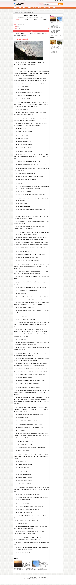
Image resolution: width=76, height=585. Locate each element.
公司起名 (39, 7)
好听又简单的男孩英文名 (18, 568)
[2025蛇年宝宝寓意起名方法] (59, 43)
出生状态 (15, 22)
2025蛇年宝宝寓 (59, 44)
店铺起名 (44, 7)
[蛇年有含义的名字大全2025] (53, 43)
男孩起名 (24, 7)
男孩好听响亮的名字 (41, 568)
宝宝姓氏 (15, 24)
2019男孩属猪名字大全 (29, 568)
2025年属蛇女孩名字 (54, 51)
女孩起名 (29, 7)
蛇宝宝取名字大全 (54, 52)
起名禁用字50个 (53, 22)
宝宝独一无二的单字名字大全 (31, 569)
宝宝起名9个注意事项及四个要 (56, 35)
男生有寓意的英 (59, 22)
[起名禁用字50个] (18, 566)
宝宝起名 (20, 7)
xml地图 (41, 577)
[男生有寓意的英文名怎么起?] (35, 566)
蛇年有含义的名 (53, 44)
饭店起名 (49, 7)
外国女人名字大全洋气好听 (18, 569)
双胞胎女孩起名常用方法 (55, 32)
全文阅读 (25, 566)
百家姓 (54, 7)
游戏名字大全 (57, 0)
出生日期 (15, 28)
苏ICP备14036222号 (27, 578)
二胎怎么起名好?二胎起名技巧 (56, 46)
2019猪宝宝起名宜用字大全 (42, 569)
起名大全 (61, 0)
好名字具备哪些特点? (54, 47)
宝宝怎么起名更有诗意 (54, 31)
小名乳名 (34, 7)
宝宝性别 (15, 26)
